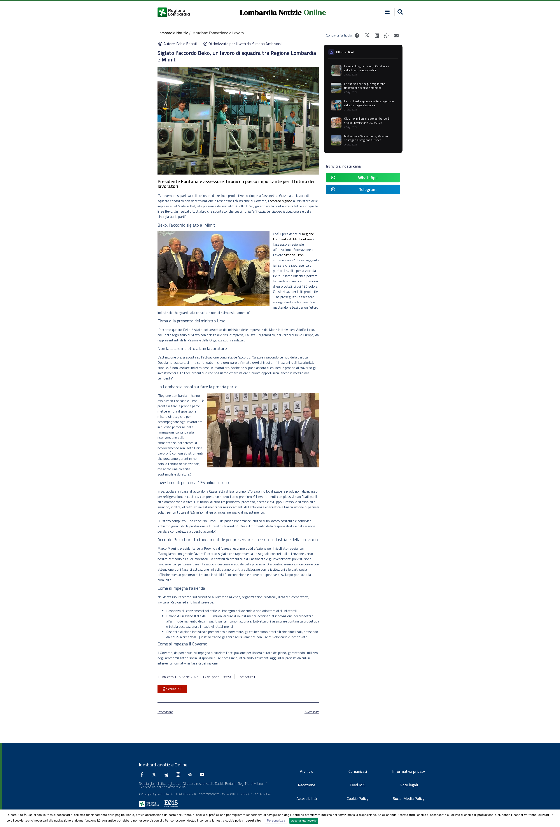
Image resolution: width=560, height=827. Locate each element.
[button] (387, 11)
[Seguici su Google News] (191, 774)
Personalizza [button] (276, 820)
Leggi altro (253, 820)
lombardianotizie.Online (163, 764)
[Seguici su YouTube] (203, 774)
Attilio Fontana (300, 239)
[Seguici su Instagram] (179, 774)
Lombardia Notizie (271, 12)
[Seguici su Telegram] (167, 774)
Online (315, 12)
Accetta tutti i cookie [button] (304, 820)
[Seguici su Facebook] (143, 774)
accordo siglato (281, 200)
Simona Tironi (294, 254)
